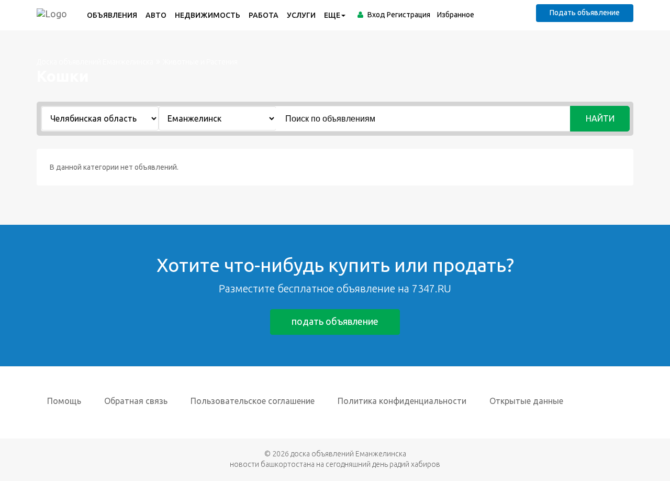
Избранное (455, 14)
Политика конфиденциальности (402, 401)
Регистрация (408, 14)
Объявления (112, 15)
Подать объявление (585, 12)
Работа (263, 15)
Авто (156, 15)
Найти (600, 118)
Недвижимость (207, 15)
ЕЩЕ (332, 15)
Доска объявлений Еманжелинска (95, 62)
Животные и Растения (200, 62)
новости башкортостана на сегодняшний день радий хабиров (335, 464)
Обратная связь (136, 401)
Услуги (301, 15)
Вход (376, 14)
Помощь (64, 401)
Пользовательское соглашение (253, 401)
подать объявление (335, 321)
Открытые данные (526, 401)
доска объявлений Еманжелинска (348, 454)
